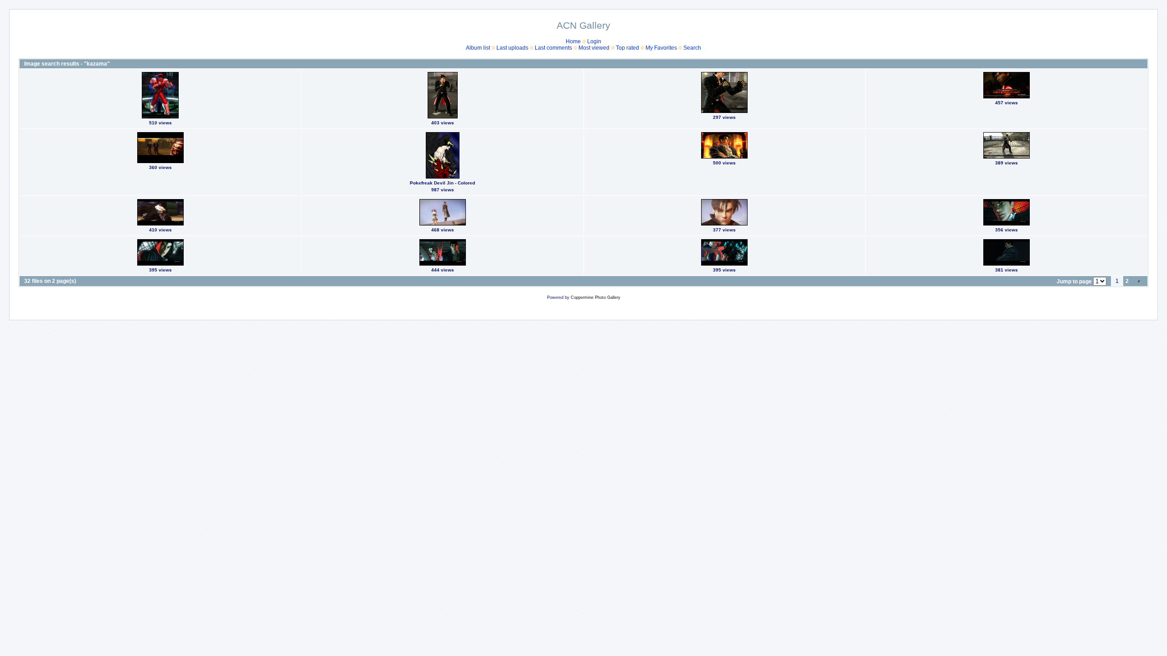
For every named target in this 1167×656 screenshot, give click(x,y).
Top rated (627, 48)
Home (573, 41)
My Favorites (661, 48)
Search (692, 48)
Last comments (553, 48)
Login (594, 41)
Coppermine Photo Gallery (595, 297)
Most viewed (593, 48)
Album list (478, 48)
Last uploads (512, 48)
